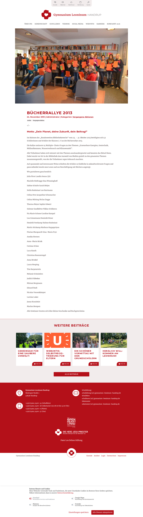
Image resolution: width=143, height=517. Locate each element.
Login (103, 456)
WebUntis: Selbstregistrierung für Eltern (55, 355)
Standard (44, 498)
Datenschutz (111, 456)
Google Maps (84, 498)
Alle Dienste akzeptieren (102, 512)
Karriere (100, 24)
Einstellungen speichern (79, 512)
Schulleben (55, 24)
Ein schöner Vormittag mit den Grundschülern (85, 355)
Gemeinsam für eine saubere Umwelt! (28, 353)
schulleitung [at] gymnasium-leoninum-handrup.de (101, 393)
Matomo (41, 504)
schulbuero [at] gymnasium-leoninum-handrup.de (101, 398)
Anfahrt (97, 456)
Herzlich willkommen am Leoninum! (113, 353)
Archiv (29, 120)
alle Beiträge (71, 374)
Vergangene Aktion (38, 120)
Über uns (28, 24)
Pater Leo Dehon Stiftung (71, 440)
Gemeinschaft (41, 24)
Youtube (84, 504)
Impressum (122, 456)
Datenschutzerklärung (65, 493)
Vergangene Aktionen (83, 117)
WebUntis (90, 24)
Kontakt (89, 456)
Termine (66, 24)
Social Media (77, 24)
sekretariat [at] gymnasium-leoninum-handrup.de (101, 404)
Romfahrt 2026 (113, 24)
